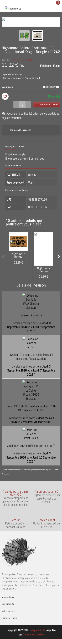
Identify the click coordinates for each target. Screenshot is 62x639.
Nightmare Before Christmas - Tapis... (18, 258)
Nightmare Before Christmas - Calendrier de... (43, 273)
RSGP (21, 146)
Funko (56, 66)
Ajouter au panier (49, 104)
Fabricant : (46, 66)
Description (10, 146)
